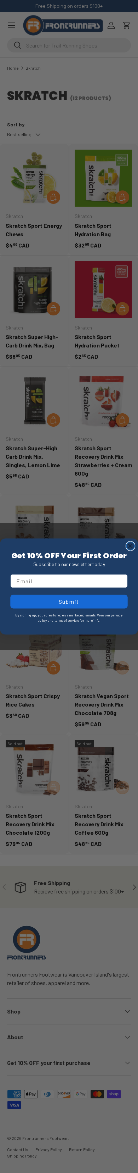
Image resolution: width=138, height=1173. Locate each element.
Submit (69, 601)
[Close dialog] (130, 546)
